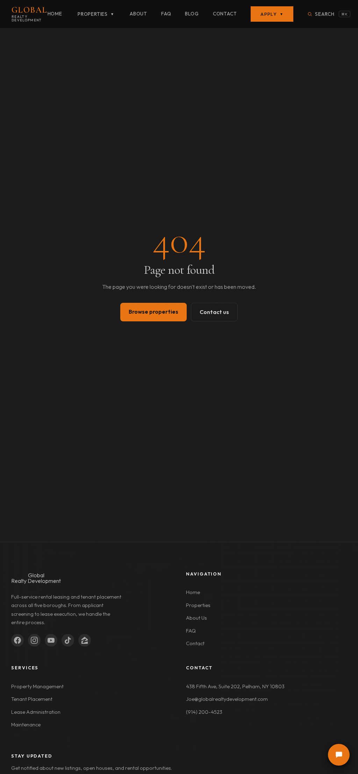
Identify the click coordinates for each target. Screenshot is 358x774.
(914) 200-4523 (204, 712)
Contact (225, 14)
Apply (272, 14)
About (138, 14)
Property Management (37, 686)
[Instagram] (34, 640)
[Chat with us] (339, 755)
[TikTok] (68, 640)
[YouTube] (51, 640)
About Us (196, 618)
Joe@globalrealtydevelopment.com (227, 699)
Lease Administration (35, 712)
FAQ (166, 14)
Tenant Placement (31, 699)
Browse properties (153, 311)
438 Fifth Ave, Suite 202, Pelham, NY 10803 (235, 686)
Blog (192, 14)
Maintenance (26, 724)
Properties (96, 14)
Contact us (214, 311)
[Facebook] (17, 640)
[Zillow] (84, 640)
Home (55, 14)
